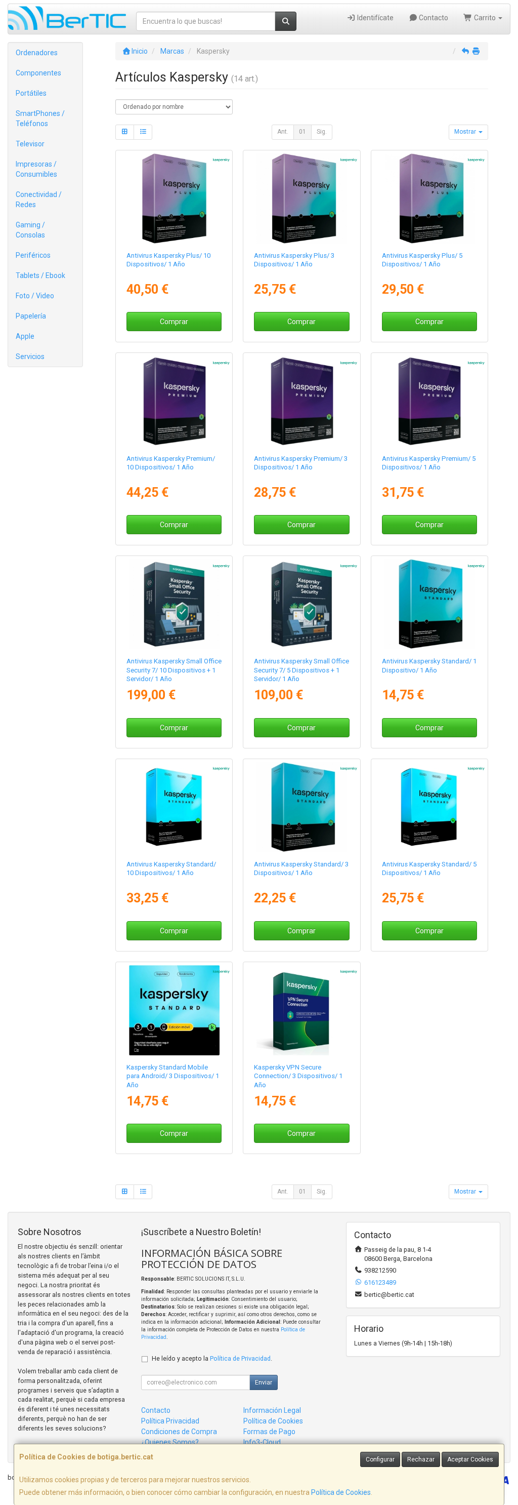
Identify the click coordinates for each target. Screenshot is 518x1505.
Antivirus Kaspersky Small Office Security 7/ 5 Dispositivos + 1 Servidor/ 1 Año (301, 670)
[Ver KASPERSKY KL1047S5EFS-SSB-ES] (429, 401)
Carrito (484, 18)
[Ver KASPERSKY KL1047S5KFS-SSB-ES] (174, 401)
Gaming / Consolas (30, 230)
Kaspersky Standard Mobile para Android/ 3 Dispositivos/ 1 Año (172, 1076)
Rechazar (421, 1459)
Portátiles (31, 93)
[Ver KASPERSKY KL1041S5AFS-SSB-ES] (429, 604)
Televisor (30, 144)
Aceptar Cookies (470, 1459)
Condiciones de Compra (179, 1432)
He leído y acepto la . (212, 1358)
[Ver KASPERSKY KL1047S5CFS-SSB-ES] (301, 401)
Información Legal (272, 1410)
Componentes (38, 73)
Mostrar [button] (466, 131)
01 (302, 131)
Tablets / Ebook (40, 275)
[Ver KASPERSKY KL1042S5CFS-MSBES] (301, 198)
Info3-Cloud (262, 1442)
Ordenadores (37, 53)
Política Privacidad (170, 1421)
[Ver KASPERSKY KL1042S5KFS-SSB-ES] (174, 198)
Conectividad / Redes (39, 199)
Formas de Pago (269, 1432)
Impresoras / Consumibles (36, 169)
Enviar (263, 1382)
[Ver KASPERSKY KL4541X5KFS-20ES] (174, 604)
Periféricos (33, 255)
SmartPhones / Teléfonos (40, 118)
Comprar (174, 322)
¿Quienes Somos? (170, 1442)
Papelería (31, 316)
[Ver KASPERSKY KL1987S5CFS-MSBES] (301, 1010)
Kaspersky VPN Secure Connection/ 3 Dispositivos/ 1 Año (298, 1076)
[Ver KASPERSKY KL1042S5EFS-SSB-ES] (429, 198)
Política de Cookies (341, 1492)
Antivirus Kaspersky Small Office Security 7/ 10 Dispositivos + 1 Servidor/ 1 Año (174, 670)
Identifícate (375, 18)
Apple (25, 336)
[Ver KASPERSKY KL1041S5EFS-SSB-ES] (429, 807)
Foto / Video (35, 296)
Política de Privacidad (240, 1358)
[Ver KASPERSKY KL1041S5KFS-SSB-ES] (174, 807)
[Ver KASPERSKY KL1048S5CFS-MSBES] (174, 1010)
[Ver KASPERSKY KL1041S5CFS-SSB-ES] (301, 807)
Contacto (432, 18)
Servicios (30, 356)
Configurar (380, 1459)
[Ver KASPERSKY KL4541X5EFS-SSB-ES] (301, 604)
